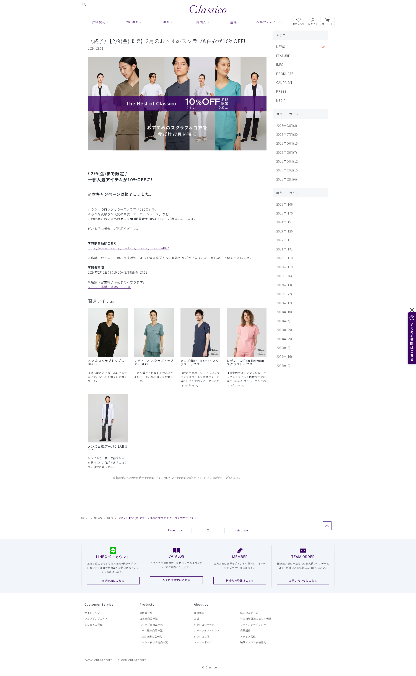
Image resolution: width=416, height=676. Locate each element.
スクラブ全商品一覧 (151, 624)
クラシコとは (202, 636)
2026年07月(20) (287, 134)
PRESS (281, 91)
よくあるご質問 (93, 624)
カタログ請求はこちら (176, 580)
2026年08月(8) (286, 125)
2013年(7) (283, 321)
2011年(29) (284, 339)
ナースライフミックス (207, 630)
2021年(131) (285, 249)
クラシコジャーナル (205, 624)
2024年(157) (285, 222)
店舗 (196, 618)
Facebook (175, 530)
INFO (280, 64)
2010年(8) (283, 347)
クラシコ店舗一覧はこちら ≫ (109, 287)
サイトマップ (92, 612)
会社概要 (199, 612)
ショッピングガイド (96, 618)
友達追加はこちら (113, 580)
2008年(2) (283, 365)
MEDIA (281, 100)
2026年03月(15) (287, 170)
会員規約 (245, 630)
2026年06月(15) (287, 143)
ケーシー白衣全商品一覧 (154, 642)
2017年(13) (284, 285)
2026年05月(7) (286, 152)
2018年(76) (284, 276)
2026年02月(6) (286, 179)
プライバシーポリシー (253, 624)
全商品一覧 (146, 612)
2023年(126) (285, 231)
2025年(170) (285, 213)
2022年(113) (285, 240)
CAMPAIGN (284, 82)
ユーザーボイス (203, 642)
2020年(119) (285, 258)
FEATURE (283, 55)
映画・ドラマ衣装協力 (253, 642)
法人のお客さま (249, 612)
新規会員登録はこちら (240, 580)
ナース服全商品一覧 (151, 630)
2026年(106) (285, 204)
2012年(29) (284, 330)
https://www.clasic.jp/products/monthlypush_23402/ (128, 248)
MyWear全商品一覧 (151, 636)
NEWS (280, 46)
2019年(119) (285, 267)
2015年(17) (284, 303)
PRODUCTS (285, 73)
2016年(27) (284, 294)
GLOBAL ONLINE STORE (132, 659)
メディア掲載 (248, 636)
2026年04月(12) (287, 161)
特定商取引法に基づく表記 (255, 618)
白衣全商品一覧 (149, 618)
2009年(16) (284, 356)
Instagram (241, 530)
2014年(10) (284, 312)
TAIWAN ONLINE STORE (98, 659)
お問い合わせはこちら (303, 580)
